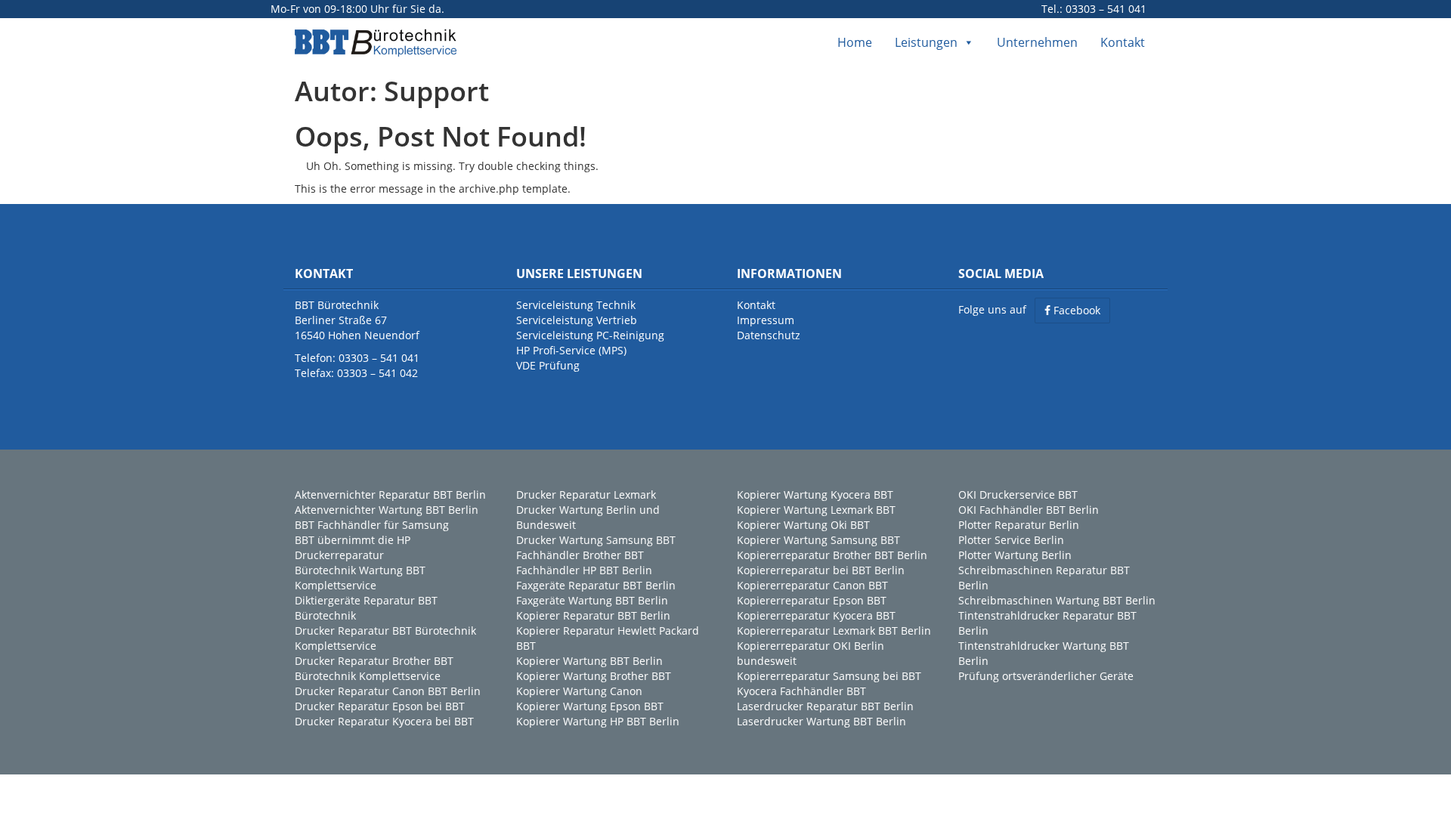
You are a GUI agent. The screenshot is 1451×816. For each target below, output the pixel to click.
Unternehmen (1037, 42)
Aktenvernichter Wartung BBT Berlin (386, 509)
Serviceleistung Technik (576, 305)
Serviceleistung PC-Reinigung (590, 335)
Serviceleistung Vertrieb (576, 320)
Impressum (765, 320)
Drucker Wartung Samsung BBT (596, 540)
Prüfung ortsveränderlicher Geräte (1046, 676)
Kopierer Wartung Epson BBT (590, 706)
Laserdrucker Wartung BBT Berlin (821, 721)
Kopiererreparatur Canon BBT (812, 585)
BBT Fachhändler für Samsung (372, 525)
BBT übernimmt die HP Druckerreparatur (352, 547)
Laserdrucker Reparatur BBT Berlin (825, 706)
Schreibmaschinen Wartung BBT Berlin (1057, 600)
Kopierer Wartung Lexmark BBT (816, 509)
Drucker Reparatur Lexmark (586, 494)
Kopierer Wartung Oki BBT (803, 525)
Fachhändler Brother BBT (580, 555)
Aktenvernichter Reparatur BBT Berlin (390, 494)
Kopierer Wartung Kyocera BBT (815, 494)
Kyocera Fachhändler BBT (801, 691)
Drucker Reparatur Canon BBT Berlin (388, 691)
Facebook (1075, 310)
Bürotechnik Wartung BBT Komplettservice (360, 577)
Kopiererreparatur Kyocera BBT (816, 615)
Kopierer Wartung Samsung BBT (818, 540)
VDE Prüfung (548, 365)
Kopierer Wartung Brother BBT (593, 676)
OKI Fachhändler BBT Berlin (1028, 509)
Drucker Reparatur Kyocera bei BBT (384, 721)
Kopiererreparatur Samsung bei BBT (829, 676)
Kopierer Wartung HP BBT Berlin (597, 721)
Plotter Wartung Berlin (1015, 555)
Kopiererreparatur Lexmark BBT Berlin (834, 630)
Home (854, 42)
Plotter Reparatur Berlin (1018, 525)
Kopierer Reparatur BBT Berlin (593, 615)
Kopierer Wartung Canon (579, 691)
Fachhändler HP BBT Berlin (584, 570)
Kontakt (1122, 42)
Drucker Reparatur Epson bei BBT (380, 706)
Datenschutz (768, 335)
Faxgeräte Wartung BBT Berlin (592, 600)
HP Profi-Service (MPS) (571, 350)
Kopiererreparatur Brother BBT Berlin (832, 555)
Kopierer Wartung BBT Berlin (589, 661)
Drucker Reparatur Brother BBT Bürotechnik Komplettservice (374, 668)
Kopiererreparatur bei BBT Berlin (821, 570)
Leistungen (926, 42)
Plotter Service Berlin (1011, 540)
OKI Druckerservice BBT (1018, 494)
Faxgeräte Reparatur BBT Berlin (596, 585)
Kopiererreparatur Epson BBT (811, 600)
